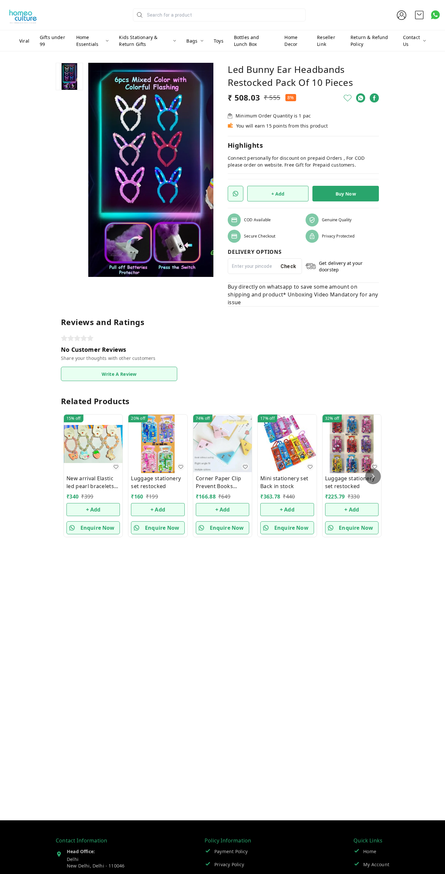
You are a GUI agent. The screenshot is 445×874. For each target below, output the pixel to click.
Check (288, 266)
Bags (191, 41)
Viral (24, 41)
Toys (218, 41)
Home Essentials (87, 40)
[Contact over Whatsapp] (435, 14)
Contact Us (411, 40)
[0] (419, 15)
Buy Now (346, 194)
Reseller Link (326, 40)
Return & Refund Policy (369, 40)
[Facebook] (374, 97)
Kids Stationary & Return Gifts (138, 40)
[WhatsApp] (360, 97)
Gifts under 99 (52, 40)
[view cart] (419, 15)
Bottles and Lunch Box (246, 40)
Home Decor (290, 40)
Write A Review (119, 374)
